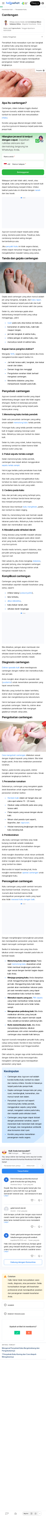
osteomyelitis (26, 593)
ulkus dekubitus (14, 601)
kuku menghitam (30, 507)
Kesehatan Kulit (7, 9)
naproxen (25, 822)
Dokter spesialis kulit (11, 667)
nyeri (10, 323)
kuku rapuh (36, 300)
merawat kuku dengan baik (23, 899)
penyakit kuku (12, 246)
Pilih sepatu (38, 997)
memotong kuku (21, 422)
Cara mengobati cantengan (13, 755)
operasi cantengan (30, 872)
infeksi (4, 118)
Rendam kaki (13, 798)
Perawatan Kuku (21, 9)
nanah (37, 190)
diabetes (36, 561)
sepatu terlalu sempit (11, 465)
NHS (12, 354)
